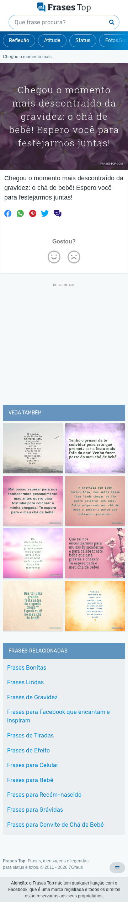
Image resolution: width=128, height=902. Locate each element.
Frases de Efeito (28, 750)
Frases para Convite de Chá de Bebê (55, 824)
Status (82, 40)
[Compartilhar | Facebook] (7, 213)
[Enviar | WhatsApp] (20, 213)
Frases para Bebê (30, 780)
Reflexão (19, 40)
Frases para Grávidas (35, 809)
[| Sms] (57, 213)
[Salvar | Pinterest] (32, 213)
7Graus (76, 867)
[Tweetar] (44, 213)
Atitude (52, 40)
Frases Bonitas (26, 667)
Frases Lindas (25, 682)
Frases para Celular (32, 765)
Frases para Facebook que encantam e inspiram (58, 716)
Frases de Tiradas (30, 735)
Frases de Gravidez (32, 697)
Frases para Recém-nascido (44, 794)
